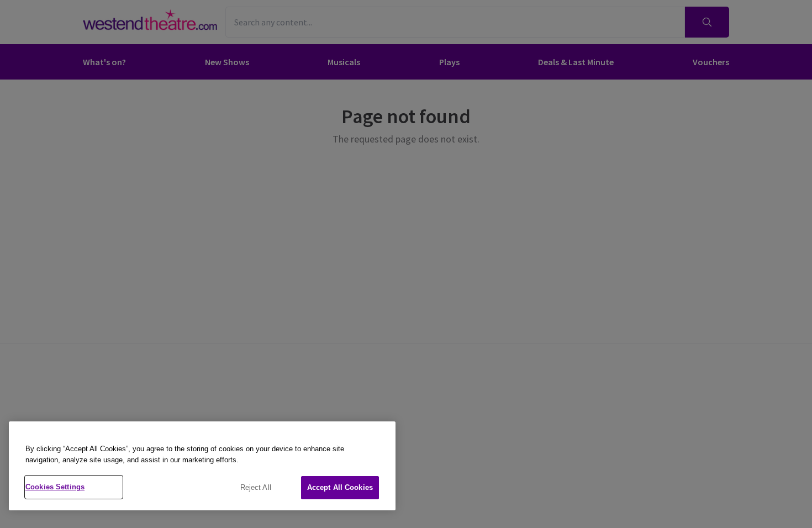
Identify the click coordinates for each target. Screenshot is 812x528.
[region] (202, 465)
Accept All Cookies (340, 487)
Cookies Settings (55, 487)
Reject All (255, 487)
